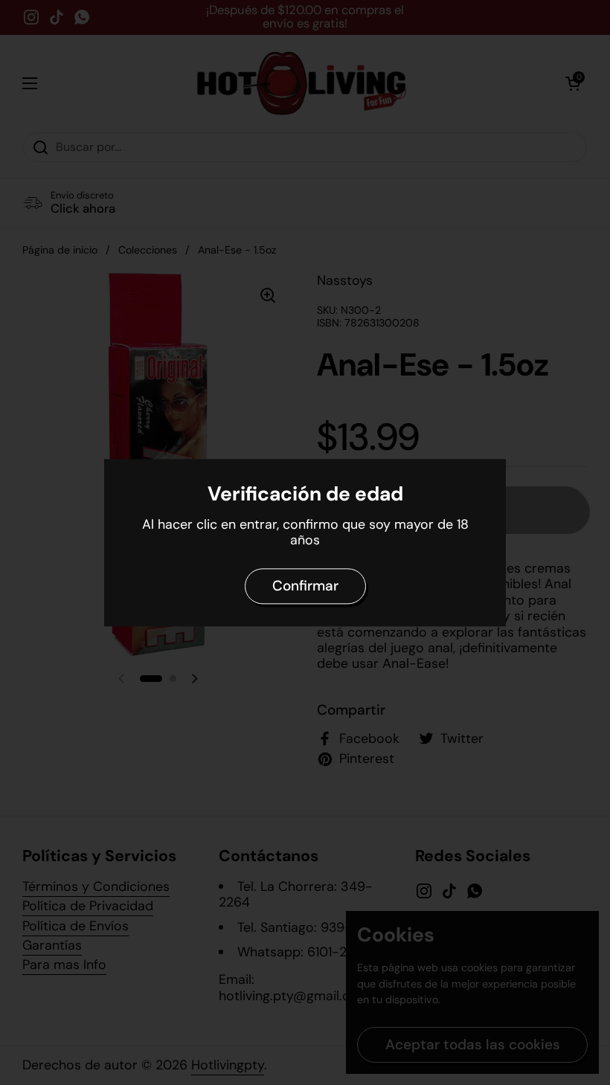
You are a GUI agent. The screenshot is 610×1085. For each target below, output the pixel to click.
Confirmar (305, 585)
